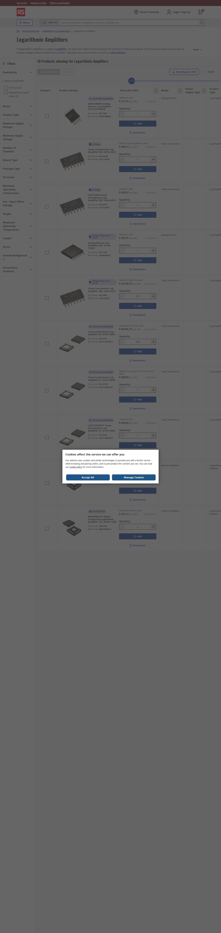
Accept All (88, 477)
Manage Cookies (134, 477)
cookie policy (75, 467)
